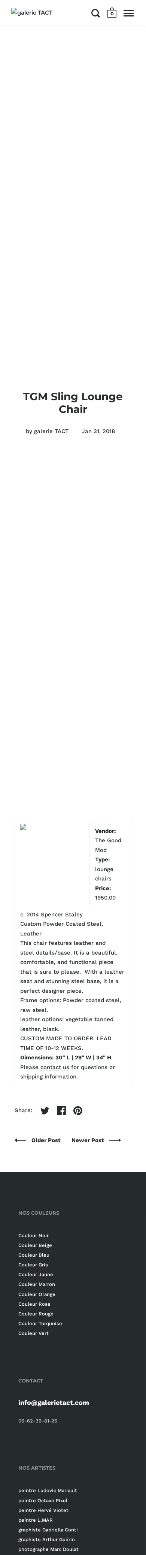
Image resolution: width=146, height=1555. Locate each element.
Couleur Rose (34, 1304)
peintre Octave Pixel (42, 1500)
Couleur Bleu (33, 1255)
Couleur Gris (33, 1265)
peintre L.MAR (35, 1520)
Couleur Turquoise (40, 1323)
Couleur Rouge (36, 1314)
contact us (54, 1067)
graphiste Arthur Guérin (46, 1539)
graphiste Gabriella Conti (48, 1530)
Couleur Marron (36, 1284)
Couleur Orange (36, 1294)
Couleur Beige (35, 1245)
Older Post (46, 1140)
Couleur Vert (33, 1333)
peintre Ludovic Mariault (47, 1490)
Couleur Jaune (35, 1274)
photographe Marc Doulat (48, 1549)
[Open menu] (129, 13)
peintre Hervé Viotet (43, 1510)
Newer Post (89, 1140)
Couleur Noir (33, 1235)
